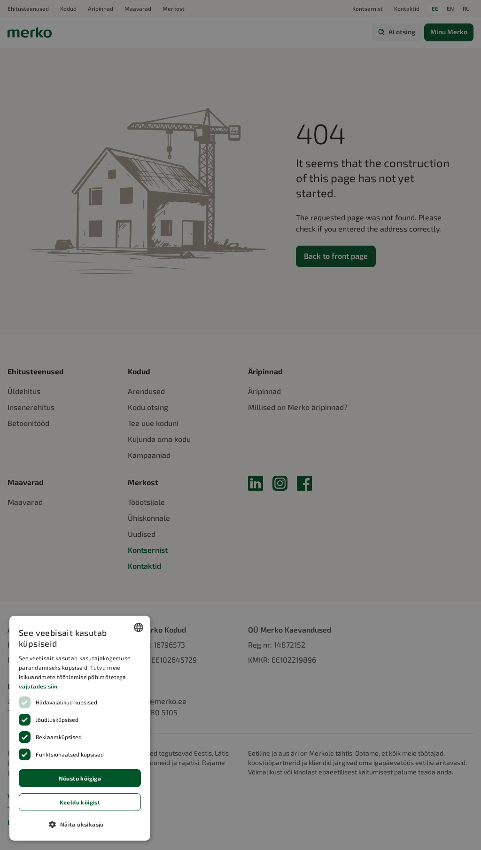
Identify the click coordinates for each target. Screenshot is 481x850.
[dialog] (79, 728)
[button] (80, 824)
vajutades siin (38, 686)
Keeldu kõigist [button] (80, 802)
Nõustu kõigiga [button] (80, 778)
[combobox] (138, 627)
